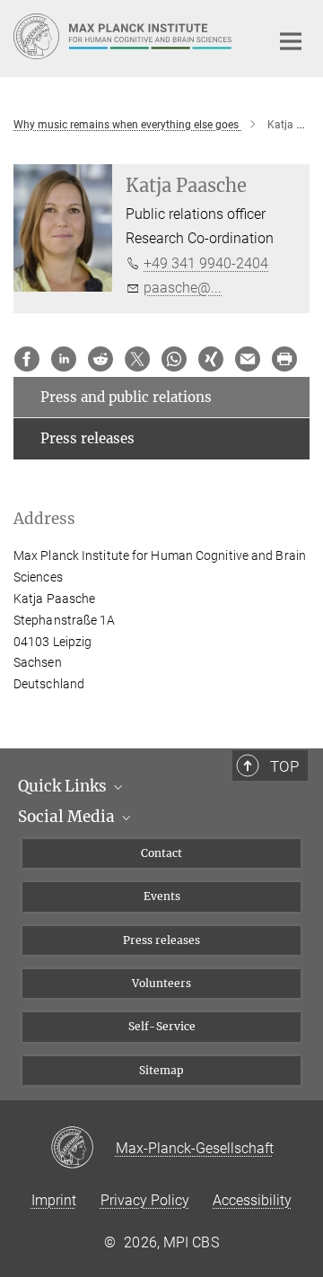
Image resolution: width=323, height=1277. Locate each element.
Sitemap (161, 1070)
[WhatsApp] (174, 358)
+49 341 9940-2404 (206, 263)
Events (162, 896)
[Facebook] (26, 358)
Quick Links (64, 786)
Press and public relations (126, 397)
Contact (161, 853)
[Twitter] (137, 358)
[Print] (284, 358)
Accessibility (252, 1200)
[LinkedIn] (63, 358)
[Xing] (210, 358)
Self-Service (162, 1026)
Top (284, 766)
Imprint (53, 1200)
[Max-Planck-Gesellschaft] (83, 1148)
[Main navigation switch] (291, 41)
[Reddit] (100, 358)
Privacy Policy (144, 1200)
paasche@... (183, 287)
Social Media (68, 817)
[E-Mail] (247, 358)
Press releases (87, 438)
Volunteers (161, 983)
